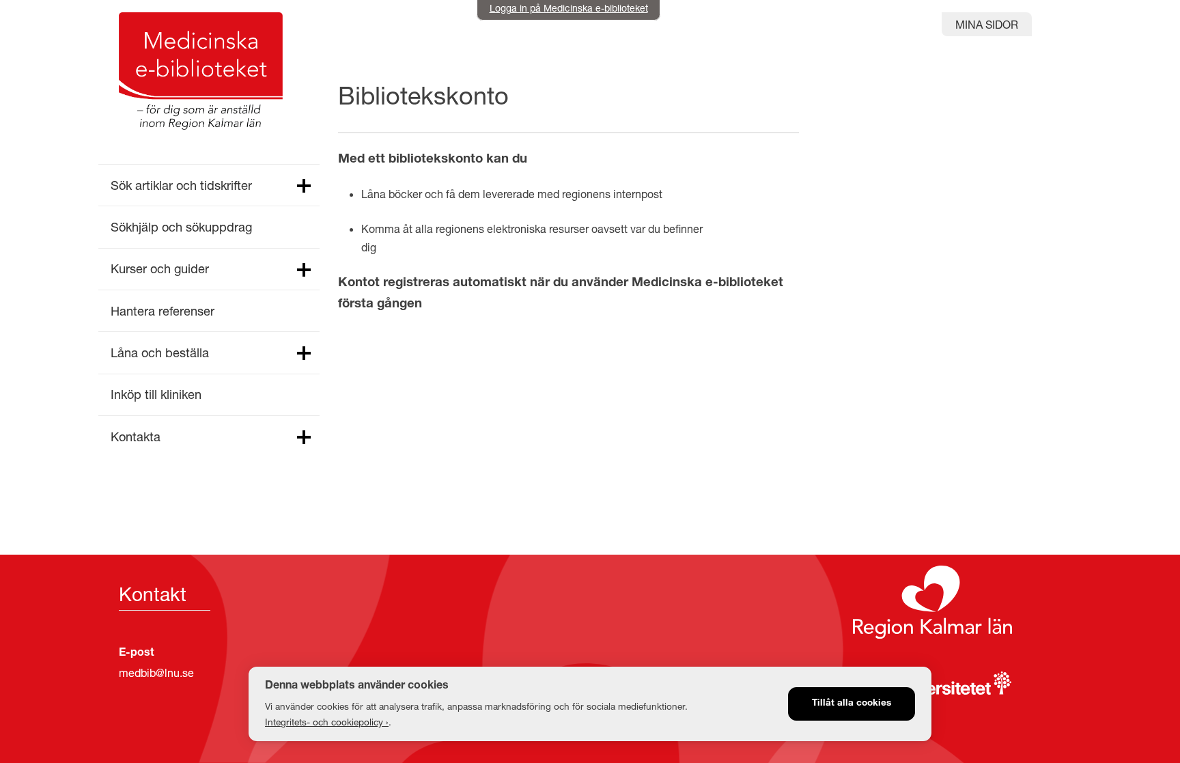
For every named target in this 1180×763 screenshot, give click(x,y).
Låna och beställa (160, 352)
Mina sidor (986, 24)
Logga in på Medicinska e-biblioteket (569, 8)
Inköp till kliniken (156, 394)
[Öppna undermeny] (303, 186)
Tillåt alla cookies (851, 703)
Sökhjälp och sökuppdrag (181, 226)
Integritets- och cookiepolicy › (327, 722)
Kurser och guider (160, 268)
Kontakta (135, 436)
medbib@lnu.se (156, 672)
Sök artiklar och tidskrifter (181, 185)
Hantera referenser (162, 310)
